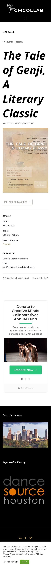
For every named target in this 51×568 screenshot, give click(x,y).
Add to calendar (18, 202)
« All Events (9, 32)
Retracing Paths (39, 278)
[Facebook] (25, 538)
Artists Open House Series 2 (16, 278)
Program (6, 244)
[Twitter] (30, 538)
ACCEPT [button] (24, 561)
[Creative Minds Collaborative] (25, 8)
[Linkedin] (20, 538)
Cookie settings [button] (11, 561)
